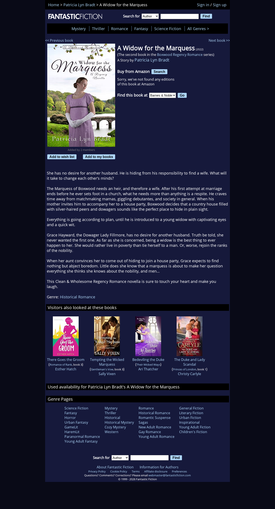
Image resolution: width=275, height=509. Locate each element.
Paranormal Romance (82, 436)
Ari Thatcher (148, 369)
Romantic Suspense (155, 417)
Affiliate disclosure (155, 471)
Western (111, 431)
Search (159, 72)
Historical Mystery (119, 422)
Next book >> (219, 40)
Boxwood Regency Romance (180, 54)
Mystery (79, 28)
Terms (136, 471)
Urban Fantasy (76, 422)
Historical (112, 417)
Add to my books (99, 157)
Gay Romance (150, 431)
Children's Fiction (193, 431)
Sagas (143, 422)
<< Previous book (59, 40)
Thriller (98, 28)
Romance (119, 28)
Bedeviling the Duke (148, 359)
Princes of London (184, 369)
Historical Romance (77, 296)
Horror (70, 417)
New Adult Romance (155, 427)
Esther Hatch (65, 369)
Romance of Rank (61, 364)
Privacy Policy (97, 471)
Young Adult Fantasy (81, 441)
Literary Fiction (191, 413)
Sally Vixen (107, 373)
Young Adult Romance (156, 436)
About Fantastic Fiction (115, 467)
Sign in (203, 4)
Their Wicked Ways (148, 364)
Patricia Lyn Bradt (151, 60)
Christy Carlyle (189, 373)
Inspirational (189, 422)
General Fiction (191, 408)
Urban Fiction (190, 417)
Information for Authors (159, 467)
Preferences (179, 471)
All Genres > (199, 28)
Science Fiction (167, 28)
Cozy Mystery (115, 427)
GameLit (71, 427)
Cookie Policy (118, 471)
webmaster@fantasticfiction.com (169, 475)
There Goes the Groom (65, 359)
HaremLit (71, 431)
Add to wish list (61, 157)
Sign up (219, 4)
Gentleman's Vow (102, 369)
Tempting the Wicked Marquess (107, 362)
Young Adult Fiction (195, 427)
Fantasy (141, 28)
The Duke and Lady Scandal (189, 362)
